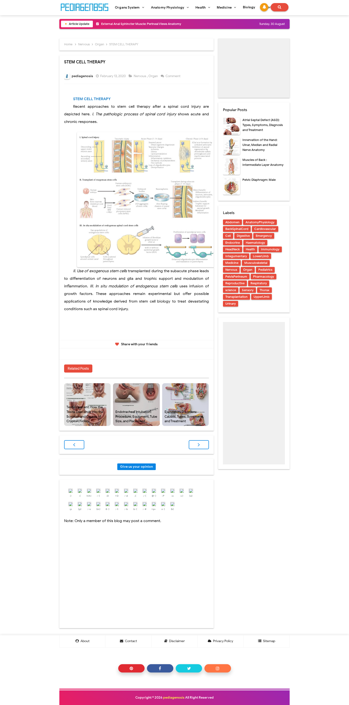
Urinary (230, 304)
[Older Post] (199, 444)
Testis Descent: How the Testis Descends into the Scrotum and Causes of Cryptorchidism (84, 414)
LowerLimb (261, 256)
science (230, 290)
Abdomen (232, 222)
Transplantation (236, 297)
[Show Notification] (264, 7)
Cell (228, 236)
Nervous (140, 76)
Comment (173, 76)
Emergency (264, 236)
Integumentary (236, 256)
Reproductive (235, 283)
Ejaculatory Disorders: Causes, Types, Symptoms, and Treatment (184, 416)
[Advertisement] (254, 68)
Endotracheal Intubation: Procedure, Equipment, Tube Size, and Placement (136, 416)
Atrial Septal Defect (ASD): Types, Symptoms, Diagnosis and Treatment (262, 125)
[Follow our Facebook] (160, 668)
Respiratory (258, 283)
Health (250, 249)
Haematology (255, 243)
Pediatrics (265, 270)
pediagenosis (173, 698)
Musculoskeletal (255, 263)
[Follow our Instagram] (217, 668)
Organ (153, 76)
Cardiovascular (265, 229)
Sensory (248, 290)
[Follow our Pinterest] (131, 668)
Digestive (243, 236)
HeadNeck (232, 249)
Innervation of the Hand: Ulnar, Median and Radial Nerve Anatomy (259, 145)
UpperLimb (261, 297)
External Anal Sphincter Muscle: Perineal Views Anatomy (141, 24)
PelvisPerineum (236, 277)
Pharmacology (263, 277)
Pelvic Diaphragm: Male (259, 180)
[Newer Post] (74, 444)
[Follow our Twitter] (189, 668)
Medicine (231, 263)
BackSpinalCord (236, 229)
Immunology (270, 249)
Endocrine (232, 243)
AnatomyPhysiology (259, 222)
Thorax (264, 290)
